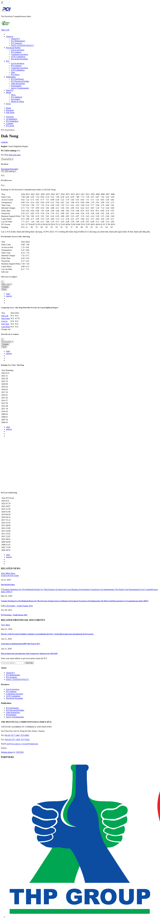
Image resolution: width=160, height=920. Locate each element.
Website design (7, 752)
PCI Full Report (17, 79)
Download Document (9, 169)
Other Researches (18, 83)
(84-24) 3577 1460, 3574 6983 (16, 735)
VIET (20, 752)
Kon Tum (5, 324)
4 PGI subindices (17, 70)
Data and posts (14, 155)
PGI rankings (16, 66)
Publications (11, 77)
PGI (7, 61)
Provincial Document (19, 59)
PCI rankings (16, 52)
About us (9, 36)
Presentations (16, 86)
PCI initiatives (16, 97)
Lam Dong (5, 327)
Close (4, 289)
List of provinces (17, 50)
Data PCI (9, 90)
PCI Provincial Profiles (20, 81)
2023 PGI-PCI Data (8, 585)
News (13, 95)
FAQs (8, 104)
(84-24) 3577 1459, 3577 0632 (17, 739)
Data (13, 72)
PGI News (15, 75)
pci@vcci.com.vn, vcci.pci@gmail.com (22, 744)
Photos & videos (17, 101)
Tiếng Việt (5, 30)
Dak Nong (5, 318)
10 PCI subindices (18, 57)
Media (8, 92)
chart (8, 294)
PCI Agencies (16, 43)
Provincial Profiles (13, 48)
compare (4, 142)
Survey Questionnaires (20, 88)
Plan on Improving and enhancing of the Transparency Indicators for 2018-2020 (29, 653)
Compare (5, 287)
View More (5, 625)
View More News (8, 573)
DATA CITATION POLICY (22, 45)
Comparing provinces (19, 54)
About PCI (15, 39)
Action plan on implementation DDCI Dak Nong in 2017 (20, 644)
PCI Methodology (18, 41)
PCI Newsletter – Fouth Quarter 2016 (14, 615)
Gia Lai (4, 321)
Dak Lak (4, 316)
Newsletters (15, 99)
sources (9, 296)
